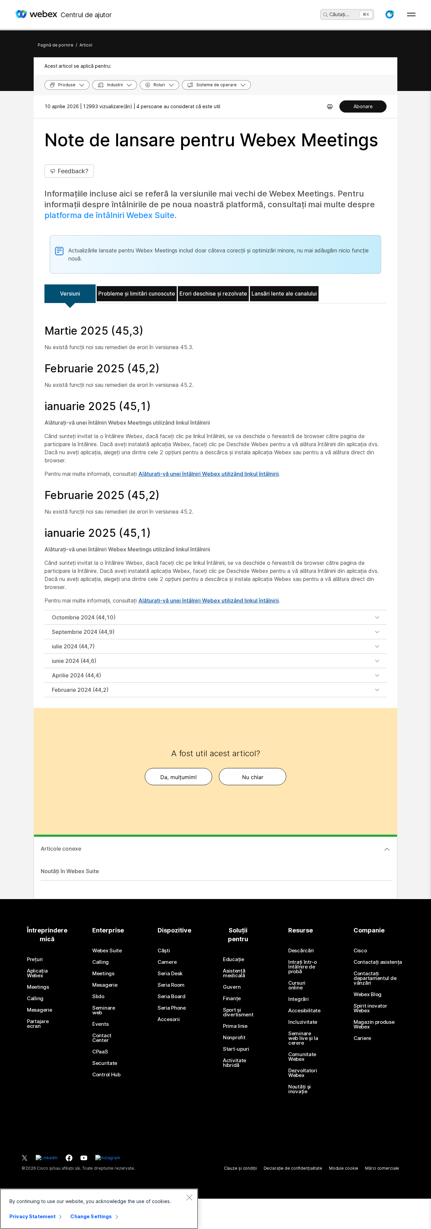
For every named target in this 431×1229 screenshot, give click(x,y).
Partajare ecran (37, 1023)
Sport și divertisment (238, 1012)
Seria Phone (172, 1008)
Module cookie (343, 1168)
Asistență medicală (234, 973)
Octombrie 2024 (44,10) (83, 617)
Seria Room (171, 985)
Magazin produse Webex (374, 1024)
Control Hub (106, 1074)
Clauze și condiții (240, 1168)
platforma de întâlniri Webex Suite (109, 215)
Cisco (360, 950)
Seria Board (172, 996)
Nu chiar (252, 777)
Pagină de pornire (55, 45)
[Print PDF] (330, 106)
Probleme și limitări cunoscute (136, 293)
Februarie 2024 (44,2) (80, 689)
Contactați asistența (378, 962)
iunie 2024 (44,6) (74, 660)
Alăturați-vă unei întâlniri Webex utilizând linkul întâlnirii (208, 473)
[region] (99, 1209)
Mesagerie (39, 1010)
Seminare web (103, 1010)
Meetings (38, 987)
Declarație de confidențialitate (293, 1168)
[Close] (189, 1197)
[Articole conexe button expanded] (387, 849)
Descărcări (301, 950)
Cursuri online (296, 985)
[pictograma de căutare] (325, 14)
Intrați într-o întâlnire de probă (302, 967)
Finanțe (232, 998)
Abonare (363, 106)
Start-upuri (236, 1049)
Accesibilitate (304, 1010)
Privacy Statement (32, 1216)
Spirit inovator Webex (370, 1008)
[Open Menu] (411, 14)
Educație (233, 959)
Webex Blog (368, 994)
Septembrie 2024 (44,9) (83, 631)
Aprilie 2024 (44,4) (76, 675)
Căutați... (339, 14)
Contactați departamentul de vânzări (375, 978)
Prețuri (35, 959)
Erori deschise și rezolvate (213, 293)
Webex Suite (107, 950)
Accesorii (168, 1019)
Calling (35, 998)
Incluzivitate (302, 1022)
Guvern (231, 987)
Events (100, 1024)
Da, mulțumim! (178, 777)
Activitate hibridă (234, 1063)
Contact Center (101, 1038)
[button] (389, 14)
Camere (167, 962)
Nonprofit (234, 1037)
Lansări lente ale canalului (284, 293)
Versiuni (70, 293)
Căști (164, 950)
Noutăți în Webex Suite (70, 871)
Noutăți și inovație (299, 1089)
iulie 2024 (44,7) (73, 646)
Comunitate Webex (302, 1057)
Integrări (298, 999)
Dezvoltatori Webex (302, 1073)
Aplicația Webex (37, 973)
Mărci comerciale (382, 1168)
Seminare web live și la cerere (303, 1038)
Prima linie (235, 1026)
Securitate (104, 1063)
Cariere (362, 1038)
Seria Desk (170, 973)
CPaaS (100, 1051)
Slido (98, 996)
